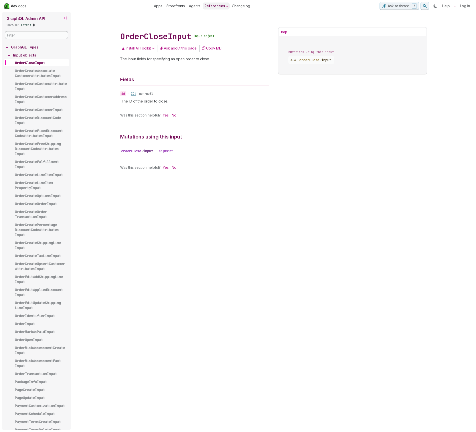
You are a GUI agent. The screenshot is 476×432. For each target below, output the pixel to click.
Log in (465, 6)
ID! (133, 94)
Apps (158, 6)
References (214, 6)
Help (446, 6)
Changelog (241, 6)
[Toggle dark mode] (435, 6)
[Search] (425, 6)
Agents (194, 6)
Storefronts (175, 6)
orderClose (137, 151)
